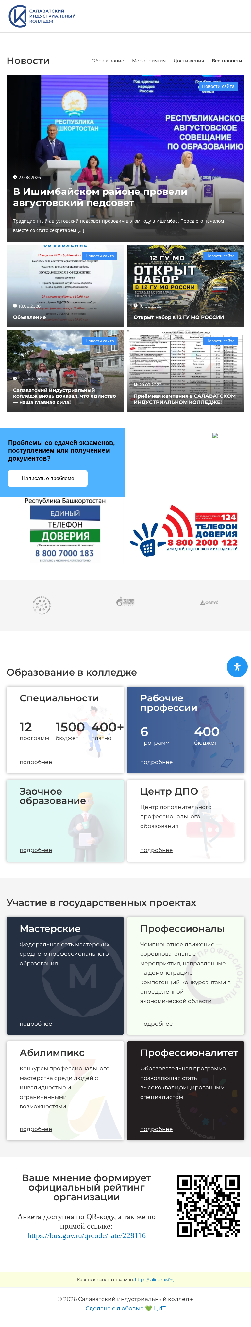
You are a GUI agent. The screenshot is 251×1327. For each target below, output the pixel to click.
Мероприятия (149, 61)
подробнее (36, 762)
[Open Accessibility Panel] (237, 666)
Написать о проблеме (48, 478)
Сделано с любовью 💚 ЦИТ (126, 1308)
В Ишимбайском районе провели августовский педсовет (100, 197)
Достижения (189, 61)
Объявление (29, 317)
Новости (28, 60)
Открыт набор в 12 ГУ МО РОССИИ (179, 317)
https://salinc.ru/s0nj (154, 1279)
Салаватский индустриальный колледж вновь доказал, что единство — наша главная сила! (64, 396)
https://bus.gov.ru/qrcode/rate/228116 (86, 1235)
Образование (108, 61)
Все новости (227, 61)
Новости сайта (218, 86)
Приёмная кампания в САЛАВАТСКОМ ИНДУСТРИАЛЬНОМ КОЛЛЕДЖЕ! (185, 399)
